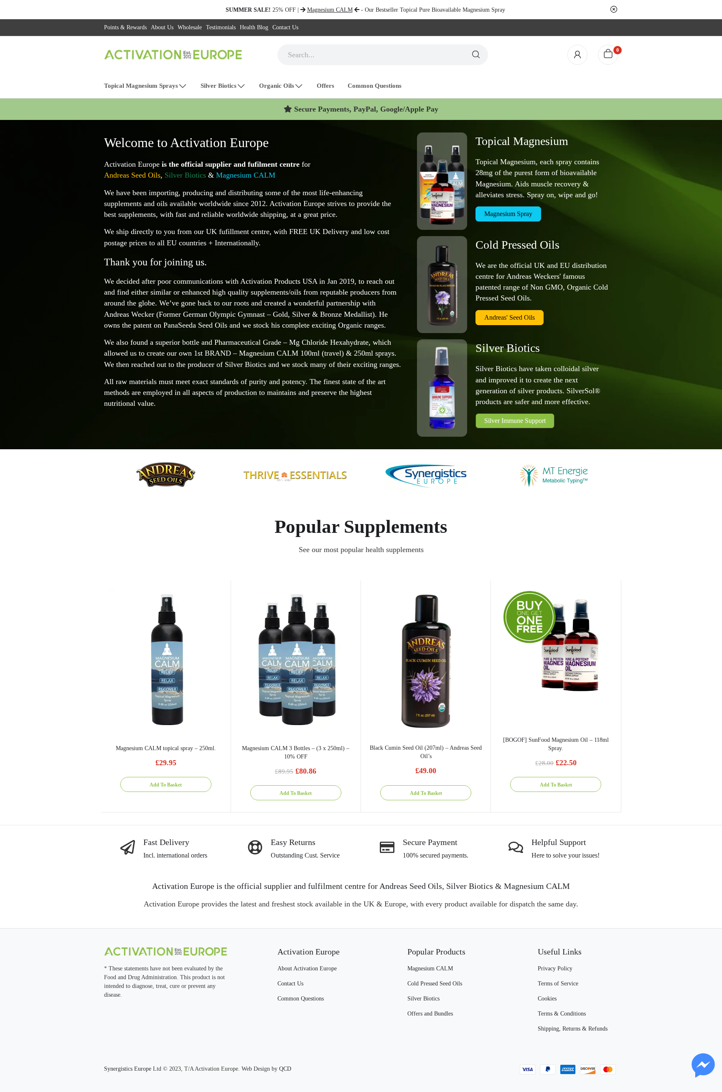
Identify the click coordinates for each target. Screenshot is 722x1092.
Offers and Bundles (430, 1014)
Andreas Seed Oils (132, 175)
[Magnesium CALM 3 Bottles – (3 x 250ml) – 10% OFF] (296, 659)
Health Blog (254, 27)
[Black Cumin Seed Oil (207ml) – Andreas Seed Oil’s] (426, 659)
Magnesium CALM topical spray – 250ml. (166, 748)
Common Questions (300, 998)
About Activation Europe (307, 968)
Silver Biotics (185, 175)
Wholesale (190, 27)
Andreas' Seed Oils (509, 317)
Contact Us (285, 27)
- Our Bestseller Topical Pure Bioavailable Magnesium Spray (406, 10)
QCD (285, 1069)
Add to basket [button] (166, 785)
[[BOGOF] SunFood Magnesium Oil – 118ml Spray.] (556, 645)
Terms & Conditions (562, 1014)
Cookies (547, 998)
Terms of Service (558, 983)
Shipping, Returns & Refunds (573, 1029)
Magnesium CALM (245, 175)
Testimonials (221, 27)
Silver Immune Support (515, 420)
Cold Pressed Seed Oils (434, 983)
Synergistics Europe (127, 1069)
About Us (162, 27)
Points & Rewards (125, 27)
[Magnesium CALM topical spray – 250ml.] (166, 659)
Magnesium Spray (508, 213)
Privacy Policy (555, 968)
